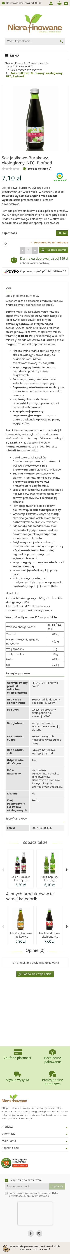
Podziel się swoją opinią (37, 974)
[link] (31, 1233)
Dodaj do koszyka (56, 249)
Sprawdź (59, 271)
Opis (8, 287)
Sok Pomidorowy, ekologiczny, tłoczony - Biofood (49, 936)
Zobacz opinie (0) (39, 169)
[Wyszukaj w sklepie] (61, 41)
